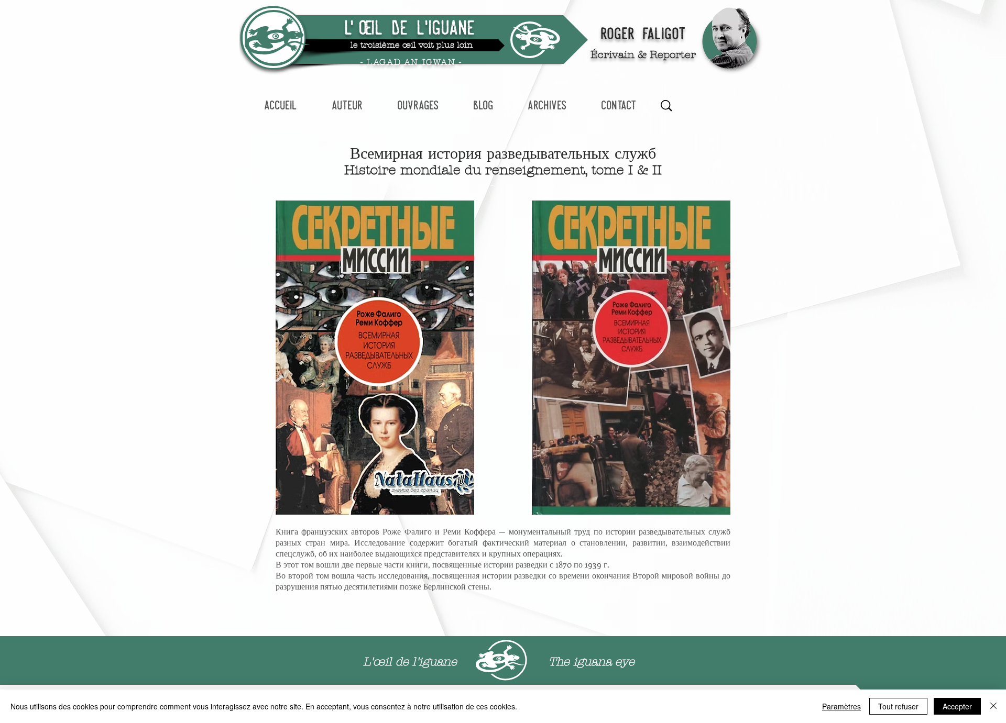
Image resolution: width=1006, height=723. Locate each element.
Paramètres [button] (841, 706)
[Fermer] (993, 706)
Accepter (957, 706)
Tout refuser (898, 706)
